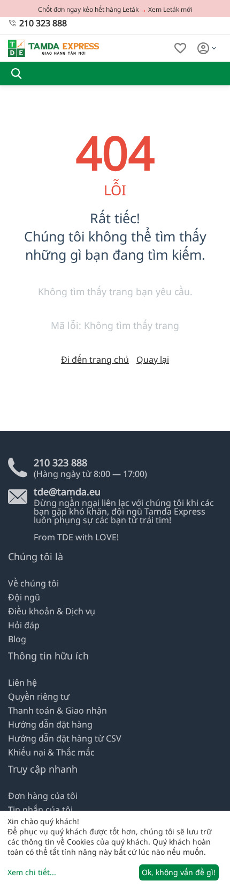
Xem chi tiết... (31, 872)
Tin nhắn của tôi (40, 810)
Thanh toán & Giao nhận (57, 710)
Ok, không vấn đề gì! (179, 872)
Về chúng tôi (33, 583)
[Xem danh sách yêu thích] (180, 48)
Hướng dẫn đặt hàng (50, 724)
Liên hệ (22, 682)
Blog (17, 639)
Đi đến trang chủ (95, 359)
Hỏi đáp (24, 625)
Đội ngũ (24, 597)
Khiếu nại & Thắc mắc (51, 752)
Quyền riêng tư (39, 696)
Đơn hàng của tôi (43, 796)
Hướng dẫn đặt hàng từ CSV (64, 738)
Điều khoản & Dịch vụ (51, 611)
